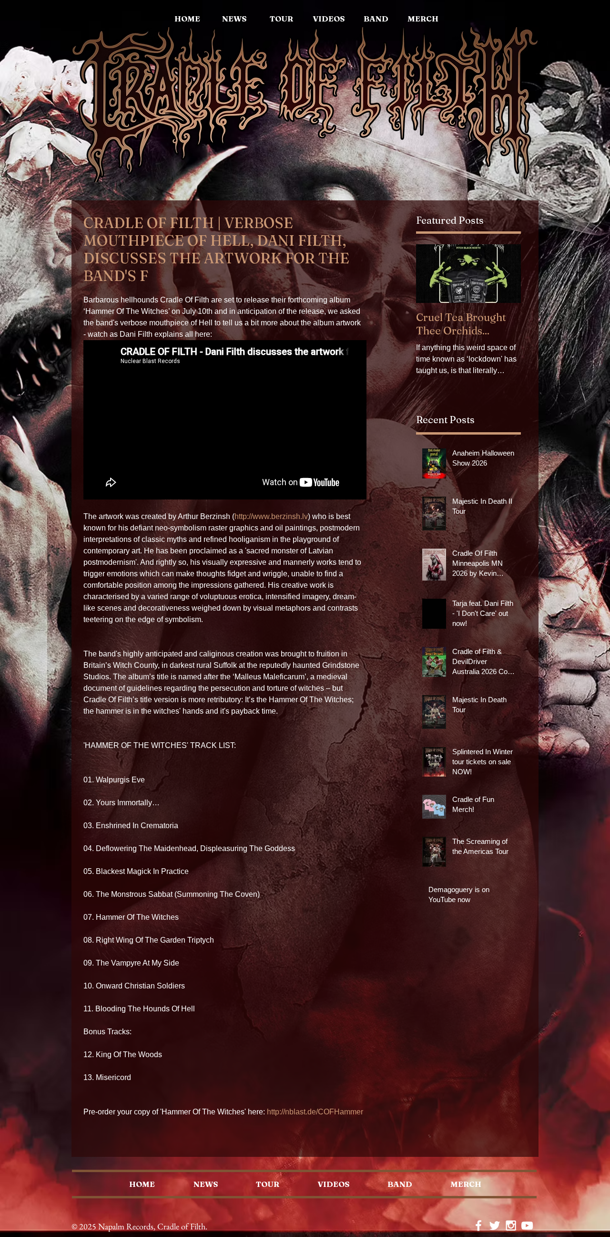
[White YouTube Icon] (527, 1225)
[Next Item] (505, 273)
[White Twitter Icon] (495, 1225)
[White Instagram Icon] (511, 1225)
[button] (423, 18)
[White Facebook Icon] (478, 1225)
